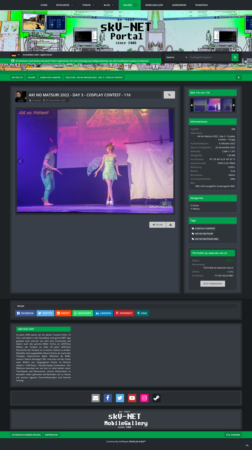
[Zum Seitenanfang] (247, 445)
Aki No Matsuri (204, 233)
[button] (15, 54)
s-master (36, 100)
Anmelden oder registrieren (37, 54)
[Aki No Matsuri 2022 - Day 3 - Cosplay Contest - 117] (227, 105)
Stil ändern (233, 434)
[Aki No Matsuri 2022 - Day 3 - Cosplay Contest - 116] (213, 105)
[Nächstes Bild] (169, 161)
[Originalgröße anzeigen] (169, 95)
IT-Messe (195, 208)
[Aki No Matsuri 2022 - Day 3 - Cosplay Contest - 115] (200, 105)
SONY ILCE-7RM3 (226, 163)
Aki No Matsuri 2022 (206, 238)
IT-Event (194, 205)
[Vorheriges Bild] (20, 161)
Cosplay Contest (205, 228)
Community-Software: (126, 441)
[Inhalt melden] (170, 225)
